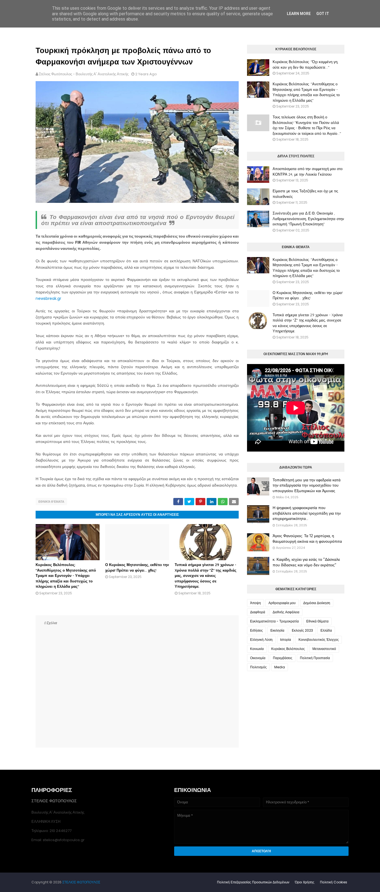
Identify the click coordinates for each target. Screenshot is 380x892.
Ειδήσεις (256, 630)
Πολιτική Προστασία (315, 658)
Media (279, 667)
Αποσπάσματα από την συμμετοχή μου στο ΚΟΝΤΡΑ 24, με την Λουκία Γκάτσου (307, 171)
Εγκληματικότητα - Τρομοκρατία (274, 621)
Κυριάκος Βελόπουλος (288, 648)
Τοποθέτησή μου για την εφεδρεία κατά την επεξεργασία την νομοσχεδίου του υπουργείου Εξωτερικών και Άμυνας (306, 485)
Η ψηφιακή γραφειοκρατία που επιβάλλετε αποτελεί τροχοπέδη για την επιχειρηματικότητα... (307, 513)
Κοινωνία (257, 648)
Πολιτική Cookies (333, 882)
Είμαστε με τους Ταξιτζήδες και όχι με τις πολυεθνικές (305, 194)
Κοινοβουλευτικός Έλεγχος (318, 639)
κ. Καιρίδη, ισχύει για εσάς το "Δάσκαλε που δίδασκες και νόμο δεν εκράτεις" (306, 562)
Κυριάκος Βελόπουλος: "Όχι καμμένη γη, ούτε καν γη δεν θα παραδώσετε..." (305, 64)
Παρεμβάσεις (282, 658)
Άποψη (255, 603)
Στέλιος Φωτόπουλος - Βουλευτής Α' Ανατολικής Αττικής (84, 74)
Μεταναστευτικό (324, 648)
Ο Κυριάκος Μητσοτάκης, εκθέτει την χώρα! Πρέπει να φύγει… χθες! (308, 295)
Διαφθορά (257, 612)
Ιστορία (285, 639)
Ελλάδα (326, 630)
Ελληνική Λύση (261, 639)
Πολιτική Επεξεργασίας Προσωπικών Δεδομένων (253, 882)
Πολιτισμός (258, 667)
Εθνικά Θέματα (51, 501)
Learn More (299, 13)
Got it (322, 13)
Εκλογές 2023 (302, 630)
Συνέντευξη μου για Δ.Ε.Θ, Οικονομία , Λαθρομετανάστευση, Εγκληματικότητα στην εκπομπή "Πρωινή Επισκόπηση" (308, 218)
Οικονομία (257, 658)
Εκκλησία (277, 630)
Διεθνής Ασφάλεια (286, 612)
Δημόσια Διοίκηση (316, 603)
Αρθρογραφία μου (282, 603)
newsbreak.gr (48, 298)
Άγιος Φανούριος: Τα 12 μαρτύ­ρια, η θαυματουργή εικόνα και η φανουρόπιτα (307, 538)
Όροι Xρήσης (304, 882)
